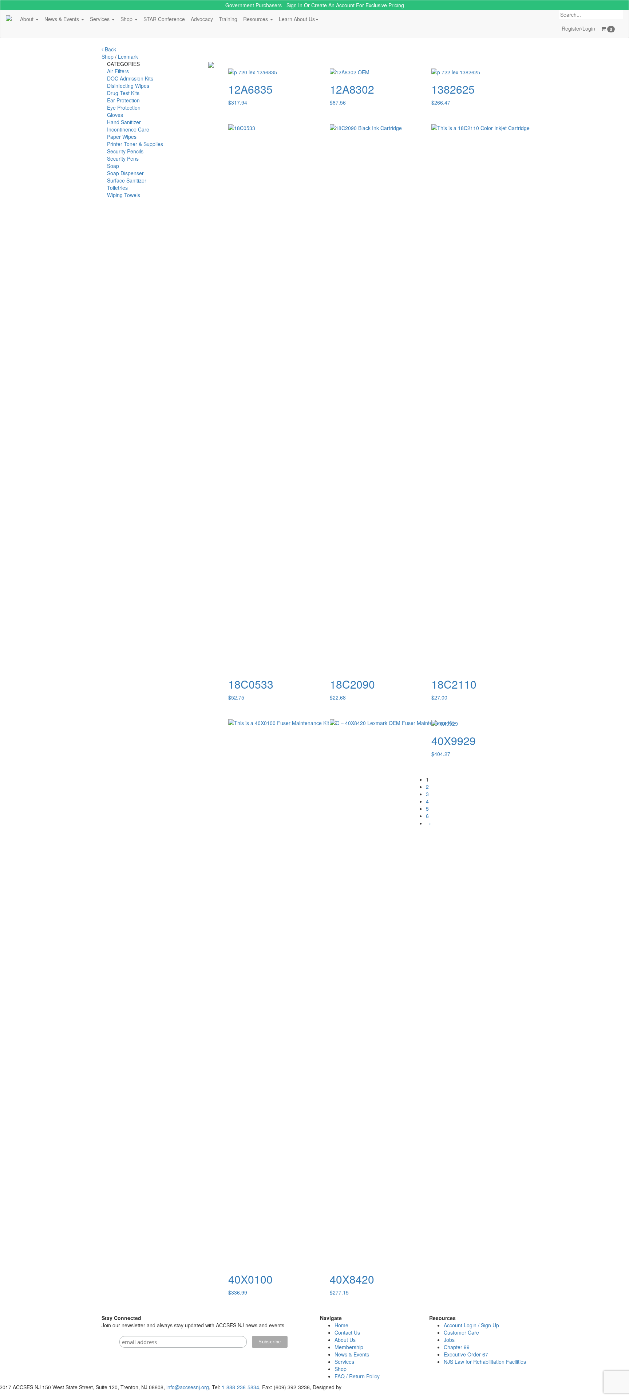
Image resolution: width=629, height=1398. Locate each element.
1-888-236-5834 (240, 1387)
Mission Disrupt (360, 1387)
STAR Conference (164, 19)
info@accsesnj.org (187, 1387)
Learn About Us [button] (297, 19)
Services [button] (100, 19)
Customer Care (461, 1332)
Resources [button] (256, 19)
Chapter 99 (457, 1347)
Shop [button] (127, 19)
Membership (349, 1347)
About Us (345, 1339)
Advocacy (202, 19)
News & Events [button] (62, 19)
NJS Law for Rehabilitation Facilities (485, 1361)
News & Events (352, 1354)
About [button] (27, 19)
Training (228, 19)
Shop (108, 56)
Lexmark (128, 56)
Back (109, 49)
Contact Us (347, 1332)
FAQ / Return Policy (357, 1376)
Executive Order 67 (466, 1354)
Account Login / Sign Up (471, 1325)
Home (341, 1325)
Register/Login (578, 28)
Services (344, 1361)
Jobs (449, 1339)
